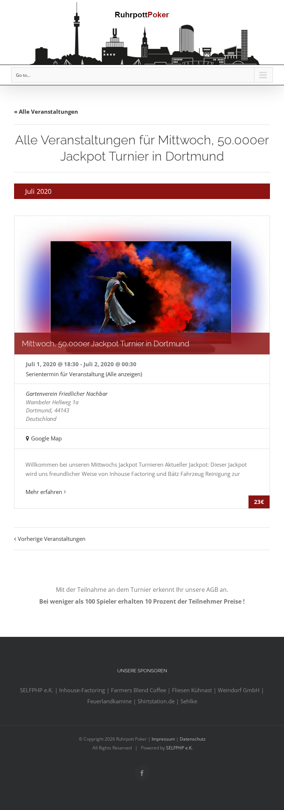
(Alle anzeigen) (124, 374)
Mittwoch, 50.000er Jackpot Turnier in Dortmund (105, 343)
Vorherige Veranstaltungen (51, 538)
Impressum (163, 739)
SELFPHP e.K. (179, 748)
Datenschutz (193, 739)
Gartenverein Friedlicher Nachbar (67, 393)
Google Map (46, 438)
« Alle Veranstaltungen (46, 111)
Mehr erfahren (44, 491)
